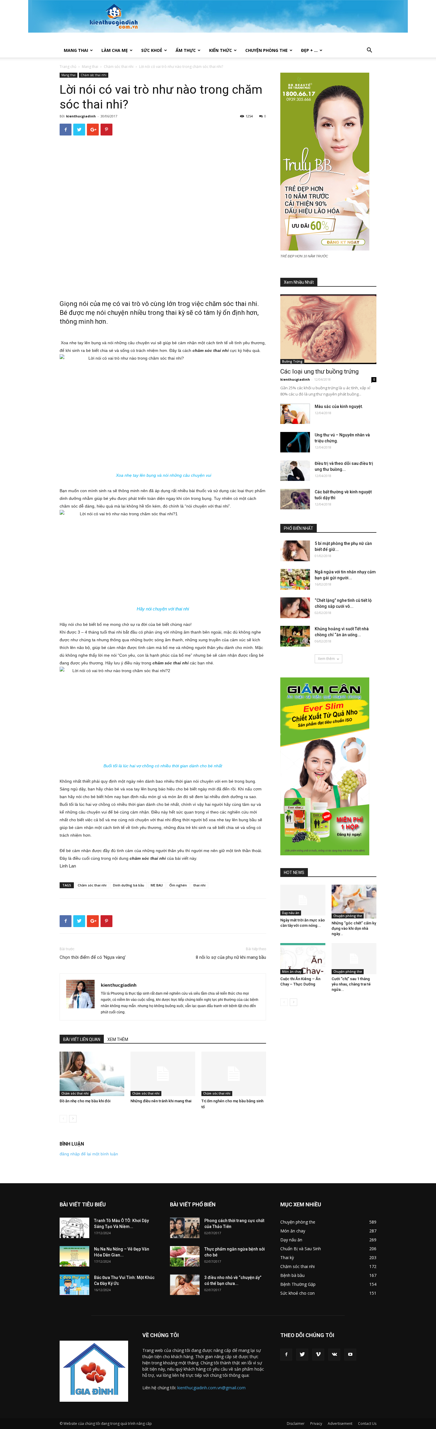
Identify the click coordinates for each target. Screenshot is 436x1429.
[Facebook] (286, 1355)
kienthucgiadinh (81, 116)
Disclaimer (296, 1423)
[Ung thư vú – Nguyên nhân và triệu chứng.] (295, 442)
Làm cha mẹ (114, 50)
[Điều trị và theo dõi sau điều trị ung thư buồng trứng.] (295, 470)
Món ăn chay (291, 971)
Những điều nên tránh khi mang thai (161, 1101)
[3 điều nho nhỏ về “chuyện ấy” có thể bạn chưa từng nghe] (185, 1285)
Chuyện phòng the (266, 50)
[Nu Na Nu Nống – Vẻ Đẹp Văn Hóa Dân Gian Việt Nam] (74, 1256)
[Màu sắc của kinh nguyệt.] (295, 413)
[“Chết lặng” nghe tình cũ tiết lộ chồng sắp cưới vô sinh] (295, 607)
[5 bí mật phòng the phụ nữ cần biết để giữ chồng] (295, 550)
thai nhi (199, 885)
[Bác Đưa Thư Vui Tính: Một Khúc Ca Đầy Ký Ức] (74, 1285)
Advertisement (340, 1423)
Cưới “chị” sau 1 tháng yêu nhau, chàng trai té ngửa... (351, 984)
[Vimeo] (318, 1355)
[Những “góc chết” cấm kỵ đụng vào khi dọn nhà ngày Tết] (354, 901)
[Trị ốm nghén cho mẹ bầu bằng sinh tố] (233, 1074)
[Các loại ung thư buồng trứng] (328, 329)
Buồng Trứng (292, 361)
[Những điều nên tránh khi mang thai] (163, 1074)
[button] (369, 51)
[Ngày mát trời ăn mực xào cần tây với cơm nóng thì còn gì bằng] (302, 900)
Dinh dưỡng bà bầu (128, 885)
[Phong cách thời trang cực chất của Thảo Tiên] (185, 1228)
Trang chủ (68, 66)
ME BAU (157, 885)
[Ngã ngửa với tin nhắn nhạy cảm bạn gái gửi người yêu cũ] (295, 579)
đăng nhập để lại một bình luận (89, 1154)
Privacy (316, 1423)
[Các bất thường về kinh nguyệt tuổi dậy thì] (295, 499)
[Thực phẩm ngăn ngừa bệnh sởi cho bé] (185, 1256)
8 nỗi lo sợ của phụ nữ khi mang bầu (231, 957)
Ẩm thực (186, 50)
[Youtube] (350, 1355)
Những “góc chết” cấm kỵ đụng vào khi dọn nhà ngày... (354, 928)
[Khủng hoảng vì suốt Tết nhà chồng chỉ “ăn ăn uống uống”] (295, 636)
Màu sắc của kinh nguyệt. (339, 406)
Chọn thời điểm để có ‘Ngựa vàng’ (93, 957)
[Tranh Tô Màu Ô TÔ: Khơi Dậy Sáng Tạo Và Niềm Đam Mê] (74, 1228)
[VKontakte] (334, 1355)
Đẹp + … (309, 50)
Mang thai (76, 50)
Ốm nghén (178, 885)
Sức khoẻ (151, 50)
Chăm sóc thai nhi (118, 66)
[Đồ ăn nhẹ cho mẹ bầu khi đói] (92, 1074)
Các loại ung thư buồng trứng (319, 371)
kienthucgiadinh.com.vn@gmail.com (211, 1387)
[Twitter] (302, 1355)
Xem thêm (326, 658)
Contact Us (367, 1423)
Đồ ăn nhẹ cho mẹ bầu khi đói (85, 1101)
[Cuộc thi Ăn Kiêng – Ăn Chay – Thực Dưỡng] (302, 958)
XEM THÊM (117, 1039)
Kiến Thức (220, 50)
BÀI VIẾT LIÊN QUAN (81, 1039)
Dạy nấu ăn (290, 913)
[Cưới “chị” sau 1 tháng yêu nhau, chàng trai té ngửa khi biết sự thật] (354, 958)
